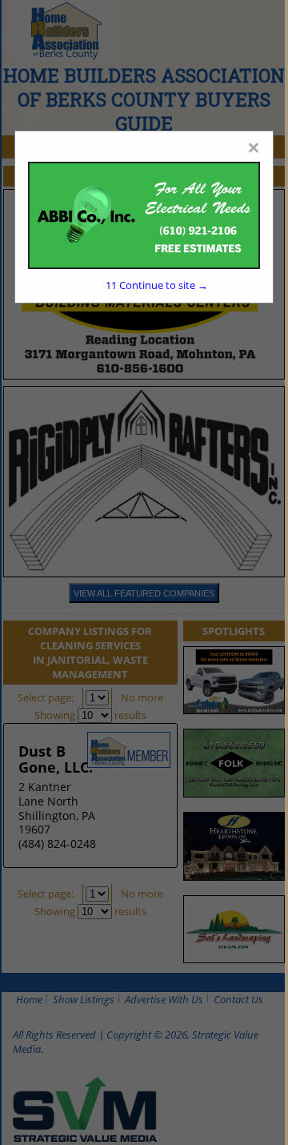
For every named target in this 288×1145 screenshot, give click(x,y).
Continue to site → (157, 285)
